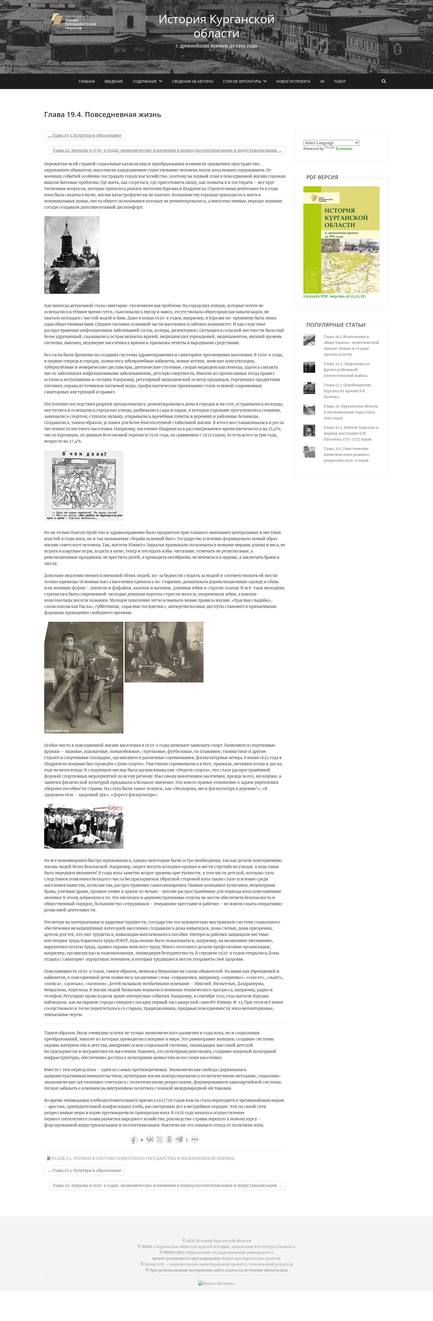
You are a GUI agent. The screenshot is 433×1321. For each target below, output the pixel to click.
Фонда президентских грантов (251, 1258)
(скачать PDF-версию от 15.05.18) (334, 296)
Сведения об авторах (192, 81)
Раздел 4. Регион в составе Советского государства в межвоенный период (142, 1158)
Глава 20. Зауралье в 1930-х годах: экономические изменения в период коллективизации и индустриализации (167, 150)
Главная (87, 81)
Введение (114, 81)
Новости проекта (293, 81)
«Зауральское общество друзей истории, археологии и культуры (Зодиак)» (224, 1246)
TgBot (340, 81)
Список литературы (242, 81)
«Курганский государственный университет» (230, 1252)
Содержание (145, 81)
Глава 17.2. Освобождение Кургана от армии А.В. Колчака (347, 391)
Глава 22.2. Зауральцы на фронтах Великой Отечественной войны (347, 370)
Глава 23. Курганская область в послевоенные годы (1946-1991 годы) (351, 412)
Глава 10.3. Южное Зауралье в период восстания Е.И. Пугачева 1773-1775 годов (351, 433)
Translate (344, 148)
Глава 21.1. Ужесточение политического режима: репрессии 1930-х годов (347, 454)
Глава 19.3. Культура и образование (84, 135)
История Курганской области (216, 26)
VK (322, 81)
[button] (72, 255)
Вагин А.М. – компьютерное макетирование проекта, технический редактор (219, 1264)
